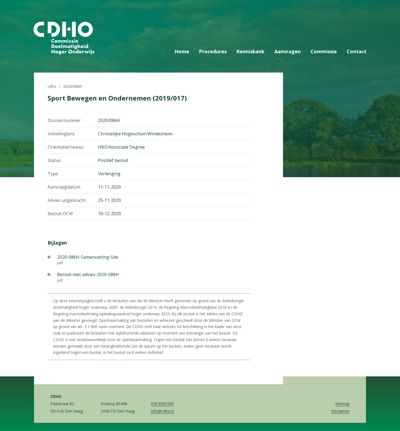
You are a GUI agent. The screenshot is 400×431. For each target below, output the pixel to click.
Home (181, 51)
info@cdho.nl (162, 411)
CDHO (52, 86)
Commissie (323, 51)
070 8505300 (162, 403)
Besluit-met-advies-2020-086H (88, 277)
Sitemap (342, 403)
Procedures (213, 51)
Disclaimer (340, 411)
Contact (357, 51)
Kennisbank (250, 51)
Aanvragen (287, 51)
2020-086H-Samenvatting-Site (87, 259)
